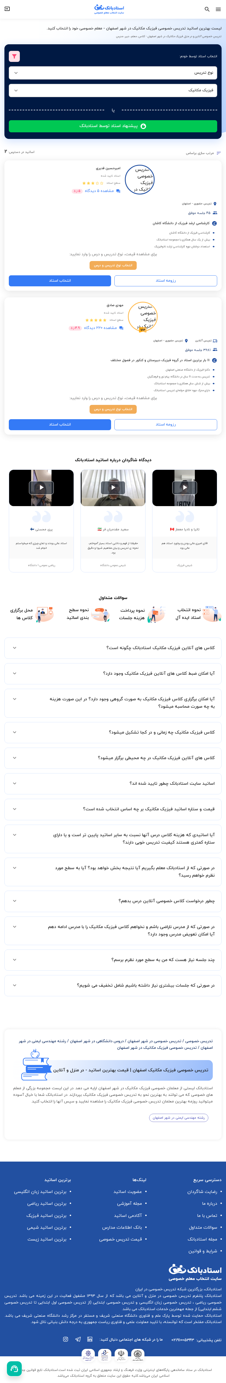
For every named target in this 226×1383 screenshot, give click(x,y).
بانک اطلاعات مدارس (122, 1228)
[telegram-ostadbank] (78, 1342)
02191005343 (182, 1340)
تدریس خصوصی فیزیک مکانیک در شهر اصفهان (157, 1047)
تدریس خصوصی (199, 1041)
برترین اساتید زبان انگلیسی (40, 1192)
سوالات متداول (203, 1228)
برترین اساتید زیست (47, 1239)
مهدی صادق (115, 305)
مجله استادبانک (202, 1239)
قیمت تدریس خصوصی (120, 1239)
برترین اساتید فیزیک (46, 1216)
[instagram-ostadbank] (66, 1342)
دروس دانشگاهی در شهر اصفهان (97, 1041)
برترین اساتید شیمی (46, 1228)
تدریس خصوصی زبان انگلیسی (164, 1302)
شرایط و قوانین (203, 1251)
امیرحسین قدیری (108, 168)
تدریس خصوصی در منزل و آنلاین (161, 1296)
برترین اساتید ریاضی (46, 1204)
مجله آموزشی (129, 1204)
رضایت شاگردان (202, 1192)
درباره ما (209, 1204)
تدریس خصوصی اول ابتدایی (61, 1302)
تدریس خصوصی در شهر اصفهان (154, 1041)
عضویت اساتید (128, 1192)
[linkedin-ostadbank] (90, 1342)
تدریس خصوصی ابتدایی (113, 1302)
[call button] (14, 1368)
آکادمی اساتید (128, 1216)
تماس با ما (207, 1216)
